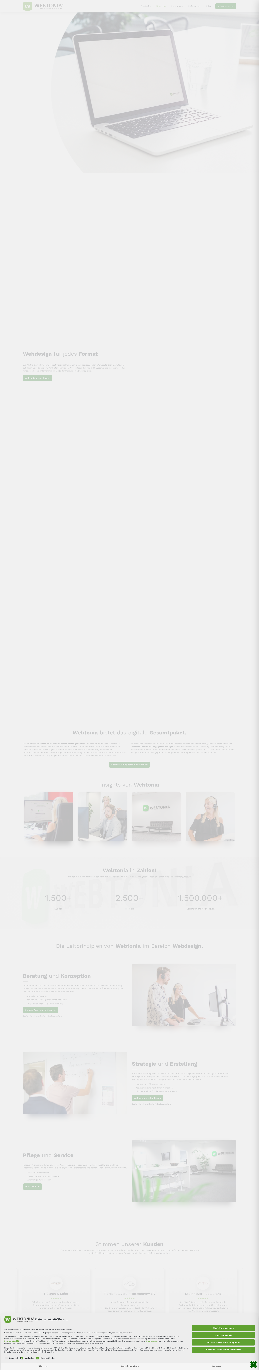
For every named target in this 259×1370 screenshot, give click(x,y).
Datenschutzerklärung (13, 1341)
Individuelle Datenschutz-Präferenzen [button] (223, 1349)
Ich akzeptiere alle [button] (223, 1335)
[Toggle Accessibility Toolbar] (253, 1364)
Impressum (216, 1366)
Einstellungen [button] (151, 1341)
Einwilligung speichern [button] (223, 1328)
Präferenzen (42, 1366)
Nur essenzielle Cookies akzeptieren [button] (223, 1342)
